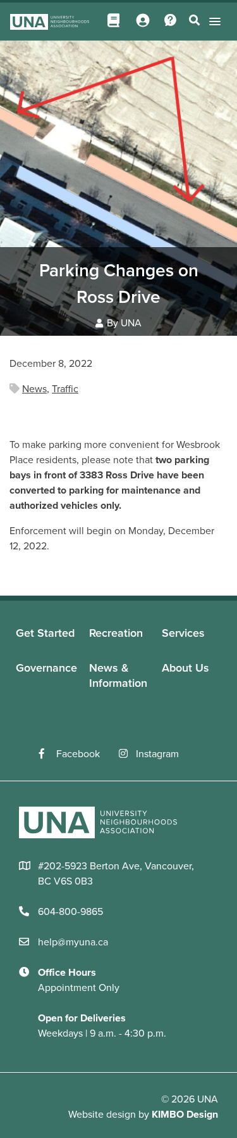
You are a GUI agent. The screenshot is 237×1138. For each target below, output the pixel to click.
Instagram (157, 754)
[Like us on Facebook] (47, 754)
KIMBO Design (185, 1114)
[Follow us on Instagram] (127, 754)
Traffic (65, 389)
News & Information (118, 675)
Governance (46, 668)
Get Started (45, 633)
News (34, 389)
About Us (185, 668)
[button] (212, 21)
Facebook (78, 754)
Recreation (116, 633)
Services (183, 633)
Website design (102, 1114)
